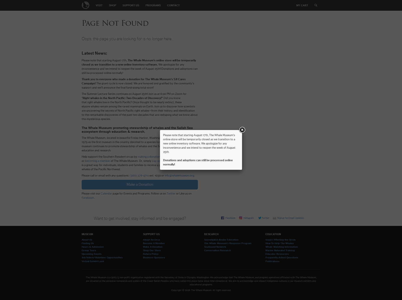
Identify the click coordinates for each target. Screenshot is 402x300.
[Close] (242, 130)
